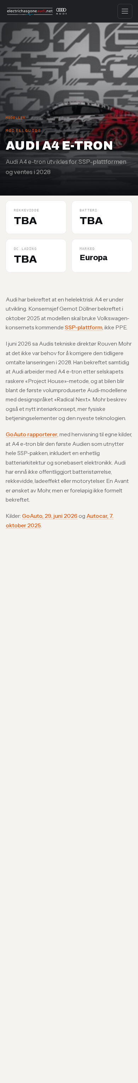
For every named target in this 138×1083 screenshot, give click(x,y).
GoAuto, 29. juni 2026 (49, 516)
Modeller (15, 118)
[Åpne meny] (124, 11)
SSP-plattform (83, 327)
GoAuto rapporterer (31, 434)
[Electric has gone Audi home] (37, 11)
